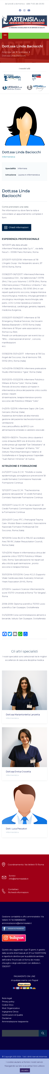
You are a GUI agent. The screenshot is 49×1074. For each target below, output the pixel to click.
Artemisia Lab (8, 52)
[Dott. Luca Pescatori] (24, 804)
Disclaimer (6, 1018)
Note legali (7, 998)
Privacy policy (8, 1001)
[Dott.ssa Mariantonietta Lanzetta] (24, 690)
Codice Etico (7, 1005)
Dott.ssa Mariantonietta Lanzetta (23, 714)
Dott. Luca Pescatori (16, 828)
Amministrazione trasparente (15, 1021)
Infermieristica (8, 157)
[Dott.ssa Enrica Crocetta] (24, 747)
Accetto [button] (24, 1070)
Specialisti (23, 52)
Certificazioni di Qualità (12, 1015)
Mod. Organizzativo (11, 1008)
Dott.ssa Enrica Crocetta (18, 771)
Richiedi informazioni (18, 892)
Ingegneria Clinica (10, 1011)
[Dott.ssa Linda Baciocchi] (24, 125)
